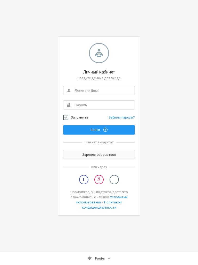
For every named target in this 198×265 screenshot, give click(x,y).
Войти (95, 130)
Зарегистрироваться (99, 155)
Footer (100, 258)
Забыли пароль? (122, 117)
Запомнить (79, 117)
